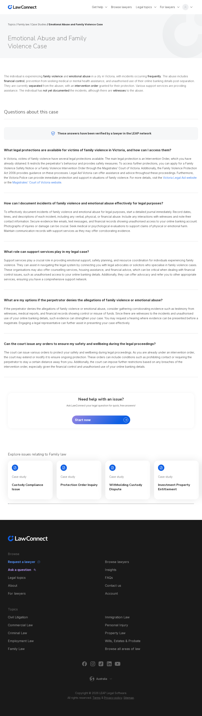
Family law (23, 24)
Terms (97, 697)
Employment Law (21, 641)
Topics (12, 24)
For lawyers (17, 593)
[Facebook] (84, 664)
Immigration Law (117, 617)
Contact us (113, 586)
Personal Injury (116, 625)
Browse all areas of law (122, 649)
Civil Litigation (18, 617)
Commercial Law (20, 625)
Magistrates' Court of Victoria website (36, 182)
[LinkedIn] (109, 664)
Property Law (115, 633)
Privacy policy (113, 697)
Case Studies (39, 24)
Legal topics (17, 578)
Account (111, 593)
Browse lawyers (117, 562)
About (12, 586)
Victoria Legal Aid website (180, 177)
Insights (110, 570)
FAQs (109, 578)
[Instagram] (93, 664)
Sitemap (128, 697)
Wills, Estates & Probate (122, 641)
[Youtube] (117, 664)
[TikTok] (101, 664)
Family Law (16, 649)
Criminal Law (17, 633)
